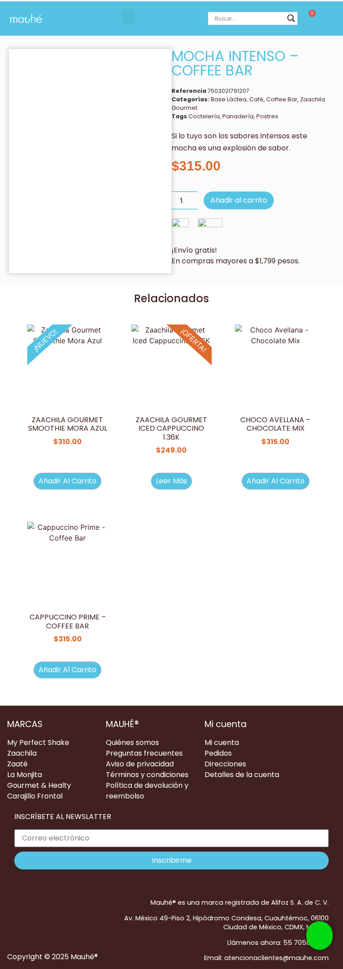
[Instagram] (67, 909)
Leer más (171, 481)
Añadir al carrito (238, 200)
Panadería (238, 116)
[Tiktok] (18, 909)
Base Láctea (229, 99)
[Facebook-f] (43, 909)
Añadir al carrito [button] (67, 481)
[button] (128, 16)
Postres (267, 116)
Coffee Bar (281, 99)
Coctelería (204, 116)
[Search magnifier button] (291, 18)
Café (256, 99)
